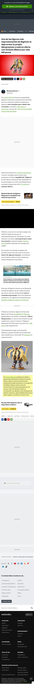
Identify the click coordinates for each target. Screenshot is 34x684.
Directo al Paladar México (8, 674)
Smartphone (12, 31)
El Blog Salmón (21, 655)
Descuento (26, 416)
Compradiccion (6, 659)
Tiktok (6, 566)
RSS (25, 563)
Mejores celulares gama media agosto (23, 557)
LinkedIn (3, 566)
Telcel (19, 596)
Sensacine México (22, 670)
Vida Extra (20, 625)
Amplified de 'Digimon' (22, 314)
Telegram (21, 563)
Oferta (5, 31)
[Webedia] (6, 615)
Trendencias (5, 655)
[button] (13, 91)
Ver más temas (6, 601)
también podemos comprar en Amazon (15, 300)
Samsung (31, 31)
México (19, 593)
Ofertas (18, 416)
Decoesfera (5, 657)
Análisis (19, 580)
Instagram (18, 563)
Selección (10, 416)
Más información (25, 682)
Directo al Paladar (6, 644)
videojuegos (5, 596)
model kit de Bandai (24, 173)
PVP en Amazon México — (11, 201)
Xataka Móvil (5, 625)
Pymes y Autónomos (22, 657)
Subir (27, 614)
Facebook (15, 79)
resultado (27, 335)
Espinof (19, 636)
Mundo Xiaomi (5, 632)
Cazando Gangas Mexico (8, 583)
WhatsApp (20, 31)
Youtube (15, 563)
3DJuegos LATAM (21, 667)
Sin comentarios (8, 79)
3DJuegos (20, 623)
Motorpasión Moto (22, 646)
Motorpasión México (22, 674)
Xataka (3, 623)
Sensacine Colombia (22, 672)
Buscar (31, 607)
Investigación (5, 580)
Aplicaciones (21, 586)
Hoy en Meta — (9, 409)
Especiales (20, 583)
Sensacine (20, 633)
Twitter (18, 79)
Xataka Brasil (5, 670)
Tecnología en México (23, 590)
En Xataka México (7, 277)
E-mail (24, 79)
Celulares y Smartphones (9, 586)
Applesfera (4, 627)
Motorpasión (20, 644)
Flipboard (21, 79)
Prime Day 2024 (6, 590)
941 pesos (23, 184)
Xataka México (5, 667)
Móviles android (6, 593)
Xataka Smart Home (7, 630)
